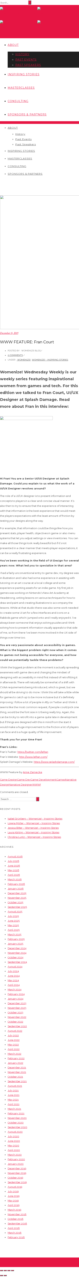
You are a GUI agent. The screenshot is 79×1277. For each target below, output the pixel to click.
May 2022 (13, 1044)
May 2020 (13, 1145)
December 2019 (17, 1168)
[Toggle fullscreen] (8, 1270)
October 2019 (15, 1177)
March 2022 (14, 1053)
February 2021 (16, 1113)
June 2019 (14, 1196)
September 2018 (17, 1223)
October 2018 (15, 1219)
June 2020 (14, 1141)
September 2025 (17, 907)
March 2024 (14, 989)
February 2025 (16, 939)
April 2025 (14, 930)
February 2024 (16, 994)
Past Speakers (28, 65)
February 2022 (16, 1058)
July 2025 (13, 916)
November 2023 (17, 1007)
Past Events (26, 59)
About (13, 45)
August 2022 (15, 1030)
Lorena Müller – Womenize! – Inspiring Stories (34, 823)
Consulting (18, 101)
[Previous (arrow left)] (1, 1275)
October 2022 (15, 1021)
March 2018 (14, 1232)
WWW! (36, 784)
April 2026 (14, 874)
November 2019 (17, 1173)
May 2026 (13, 870)
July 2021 (13, 1090)
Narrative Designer (20, 784)
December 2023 (17, 1003)
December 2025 (17, 893)
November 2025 (17, 897)
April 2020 (14, 1150)
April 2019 (14, 1205)
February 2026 (16, 884)
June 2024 (14, 975)
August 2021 (15, 1085)
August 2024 (15, 966)
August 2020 (15, 1131)
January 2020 (16, 1163)
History (22, 54)
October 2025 (15, 902)
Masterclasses (21, 87)
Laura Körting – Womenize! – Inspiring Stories (33, 832)
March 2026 (15, 879)
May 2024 (13, 980)
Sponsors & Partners (27, 114)
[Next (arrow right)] (5, 1275)
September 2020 (17, 1127)
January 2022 (15, 1063)
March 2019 (14, 1209)
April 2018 (14, 1228)
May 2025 (13, 925)
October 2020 (16, 1122)
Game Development (43, 779)
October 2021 (15, 1076)
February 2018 (16, 1237)
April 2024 (14, 985)
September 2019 (17, 1182)
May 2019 (13, 1200)
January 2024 (15, 998)
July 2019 (13, 1191)
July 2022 (13, 1035)
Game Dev (23, 779)
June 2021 (13, 1095)
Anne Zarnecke (32, 772)
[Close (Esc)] (1, 1270)
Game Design (8, 779)
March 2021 (14, 1108)
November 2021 (17, 1072)
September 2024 (17, 962)
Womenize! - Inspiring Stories (50, 359)
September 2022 (17, 1026)
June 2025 (14, 920)
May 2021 (13, 1099)
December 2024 (17, 948)
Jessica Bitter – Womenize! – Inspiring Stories (33, 827)
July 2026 (13, 861)
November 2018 (17, 1214)
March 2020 (15, 1154)
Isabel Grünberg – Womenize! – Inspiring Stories (35, 818)
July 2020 (13, 1136)
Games (60, 779)
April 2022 (14, 1049)
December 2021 (17, 1067)
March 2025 (14, 934)
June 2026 (14, 865)
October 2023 (15, 1012)
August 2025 (15, 911)
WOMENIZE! (24, 359)
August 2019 (15, 1186)
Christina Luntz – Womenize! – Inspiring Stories (34, 837)
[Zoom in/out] (12, 1270)
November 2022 (17, 1017)
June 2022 (14, 1040)
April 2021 (13, 1104)
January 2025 (15, 943)
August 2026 (15, 856)
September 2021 (17, 1081)
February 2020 (16, 1159)
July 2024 (13, 971)
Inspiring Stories (24, 74)
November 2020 (17, 1118)
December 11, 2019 (9, 333)
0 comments (15, 355)
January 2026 (16, 888)
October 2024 (15, 957)
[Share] (5, 1270)
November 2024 (17, 952)
